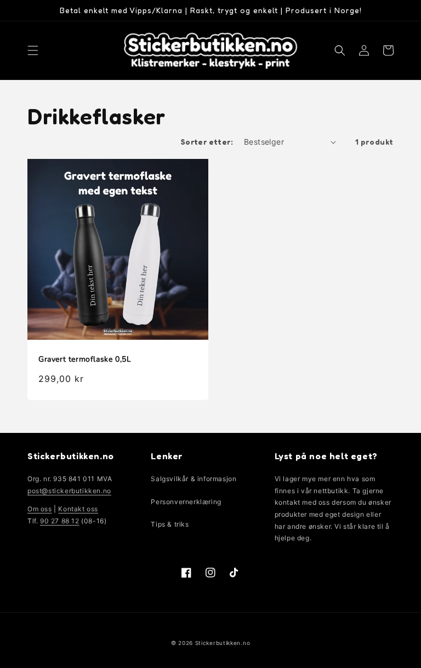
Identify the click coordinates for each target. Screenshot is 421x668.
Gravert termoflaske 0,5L (84, 359)
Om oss (39, 509)
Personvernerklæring (186, 502)
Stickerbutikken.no (223, 643)
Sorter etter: (207, 141)
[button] (33, 50)
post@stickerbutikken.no (69, 491)
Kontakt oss (78, 509)
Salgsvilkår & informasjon (193, 479)
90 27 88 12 (59, 521)
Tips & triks (170, 524)
